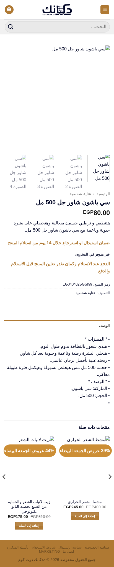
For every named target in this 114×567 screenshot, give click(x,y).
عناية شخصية (80, 194)
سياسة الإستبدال (70, 547)
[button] (104, 9)
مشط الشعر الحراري (85, 502)
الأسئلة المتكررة (17, 547)
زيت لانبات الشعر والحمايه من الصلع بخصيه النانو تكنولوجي (29, 507)
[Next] (9, 98)
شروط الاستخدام (44, 547)
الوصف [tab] (104, 326)
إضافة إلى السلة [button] (85, 516)
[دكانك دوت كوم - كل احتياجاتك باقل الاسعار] (57, 9)
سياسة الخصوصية (96, 547)
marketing (49, 552)
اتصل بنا (68, 552)
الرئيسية (103, 194)
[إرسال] (10, 26)
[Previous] (101, 98)
